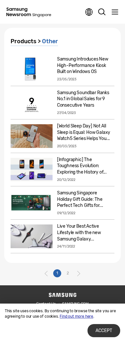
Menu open (114, 12)
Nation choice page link (89, 12)
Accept (104, 330)
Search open (102, 12)
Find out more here (76, 316)
